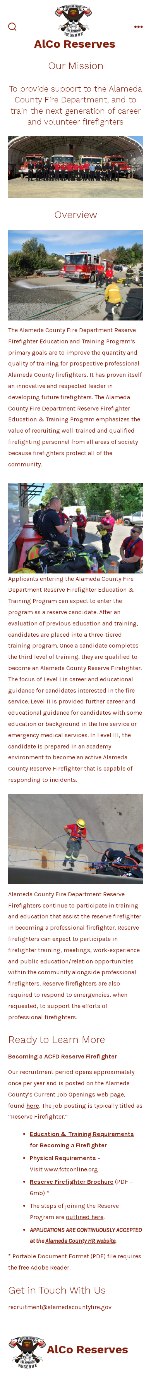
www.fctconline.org (71, 1169)
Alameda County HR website (80, 1240)
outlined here (84, 1217)
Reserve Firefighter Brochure (71, 1181)
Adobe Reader (50, 1267)
